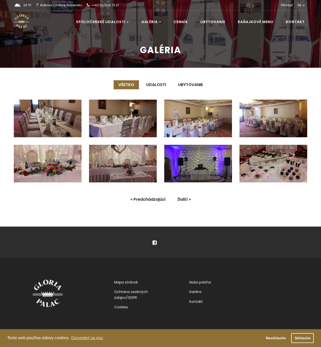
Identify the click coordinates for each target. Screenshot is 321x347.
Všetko (126, 85)
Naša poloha (200, 282)
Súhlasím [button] (302, 338)
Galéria (149, 21)
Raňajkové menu (255, 21)
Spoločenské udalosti (100, 21)
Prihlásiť (287, 5)
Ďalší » (184, 199)
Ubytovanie (212, 21)
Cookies (121, 307)
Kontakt (295, 21)
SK (300, 5)
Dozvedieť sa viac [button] (87, 338)
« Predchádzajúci (148, 199)
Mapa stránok (126, 282)
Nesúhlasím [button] (276, 338)
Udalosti (156, 85)
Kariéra (195, 291)
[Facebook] (149, 243)
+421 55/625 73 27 (105, 5)
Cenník (181, 21)
